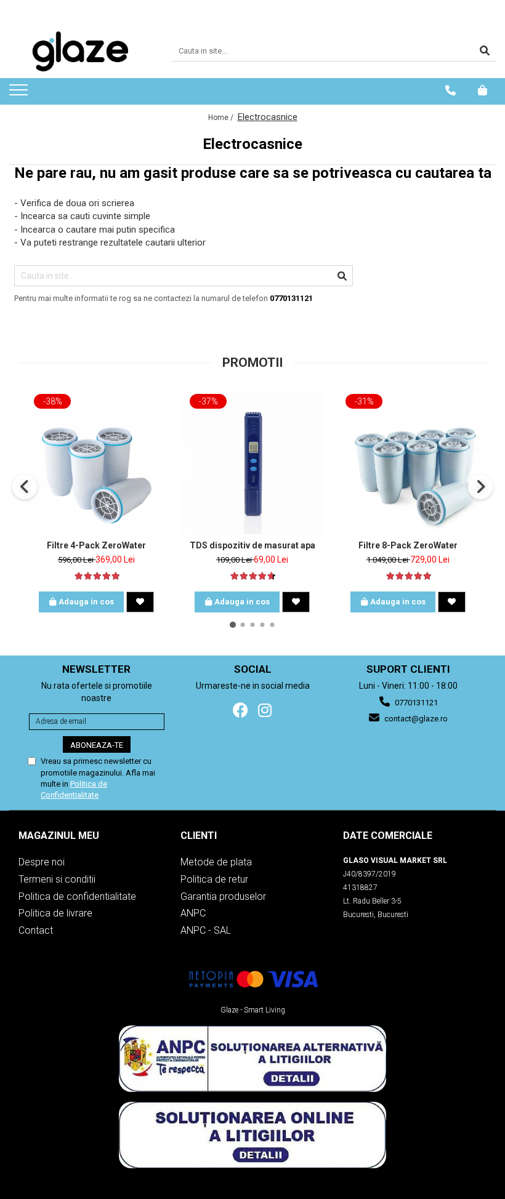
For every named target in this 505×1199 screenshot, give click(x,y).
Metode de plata (216, 862)
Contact (35, 930)
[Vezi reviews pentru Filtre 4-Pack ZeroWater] (97, 576)
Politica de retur (214, 879)
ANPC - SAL (205, 930)
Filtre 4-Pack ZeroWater (96, 545)
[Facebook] (240, 710)
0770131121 (415, 702)
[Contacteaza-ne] (450, 90)
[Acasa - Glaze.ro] (81, 51)
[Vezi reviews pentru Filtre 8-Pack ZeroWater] (408, 576)
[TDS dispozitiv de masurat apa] (252, 462)
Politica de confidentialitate (77, 896)
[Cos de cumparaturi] (482, 90)
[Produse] (20, 93)
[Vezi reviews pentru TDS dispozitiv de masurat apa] (252, 576)
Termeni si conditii (56, 879)
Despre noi (41, 862)
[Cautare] (485, 51)
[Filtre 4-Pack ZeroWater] (96, 462)
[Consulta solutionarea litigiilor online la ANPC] (252, 1135)
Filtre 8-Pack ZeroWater (408, 545)
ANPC (193, 913)
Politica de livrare (55, 913)
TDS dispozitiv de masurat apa (252, 545)
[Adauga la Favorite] (140, 601)
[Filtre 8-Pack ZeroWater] (408, 462)
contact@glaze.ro (415, 718)
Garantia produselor (223, 896)
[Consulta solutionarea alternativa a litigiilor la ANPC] (252, 1058)
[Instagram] (264, 710)
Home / (221, 117)
